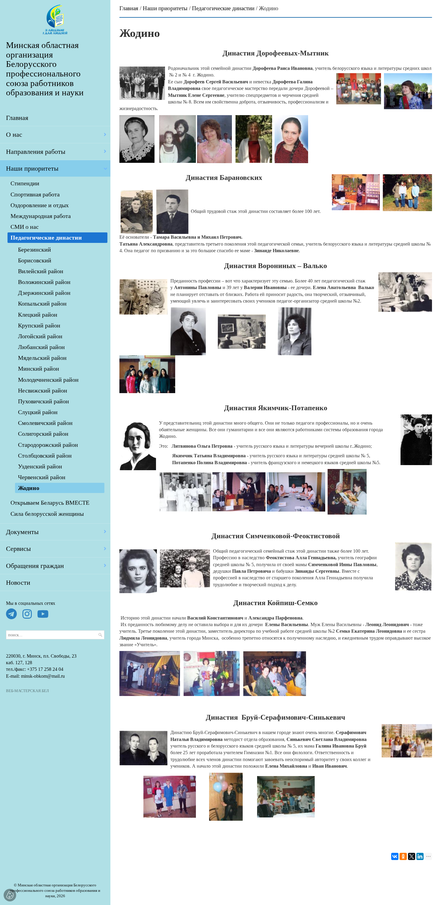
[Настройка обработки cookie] (10, 895)
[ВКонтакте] (394, 856)
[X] (411, 856)
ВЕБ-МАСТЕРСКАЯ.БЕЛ (27, 691)
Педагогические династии (223, 8)
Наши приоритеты (165, 8)
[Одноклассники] (403, 856)
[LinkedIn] (420, 856)
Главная (128, 8)
